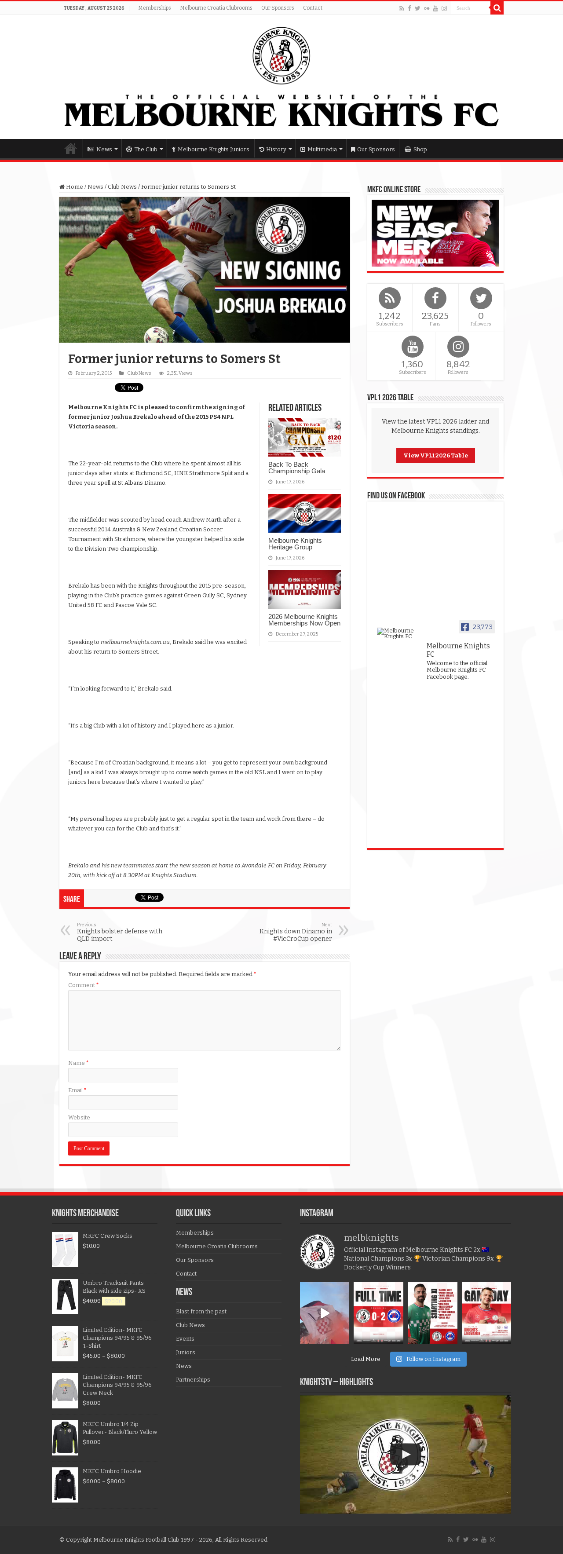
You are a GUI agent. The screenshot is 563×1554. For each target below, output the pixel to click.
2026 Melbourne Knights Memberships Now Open (304, 620)
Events (185, 1338)
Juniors (185, 1352)
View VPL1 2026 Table (435, 455)
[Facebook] (409, 8)
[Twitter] (417, 8)
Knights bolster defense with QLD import (119, 932)
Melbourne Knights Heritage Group (295, 544)
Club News (122, 186)
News (104, 149)
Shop (420, 149)
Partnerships (193, 1379)
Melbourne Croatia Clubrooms (216, 8)
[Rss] (401, 8)
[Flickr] (426, 8)
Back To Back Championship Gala (296, 468)
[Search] (497, 8)
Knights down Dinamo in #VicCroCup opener (296, 932)
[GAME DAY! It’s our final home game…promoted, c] (487, 1313)
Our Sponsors (277, 8)
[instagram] (444, 8)
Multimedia (322, 149)
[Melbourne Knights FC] (281, 77)
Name (78, 1063)
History (276, 149)
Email (77, 1090)
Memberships (154, 8)
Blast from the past (201, 1311)
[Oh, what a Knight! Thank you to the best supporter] (325, 1313)
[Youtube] (435, 8)
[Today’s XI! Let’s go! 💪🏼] (432, 1313)
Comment (83, 985)
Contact (312, 8)
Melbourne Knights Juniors (213, 149)
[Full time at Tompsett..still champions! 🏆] (378, 1313)
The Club (145, 149)
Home (70, 148)
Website (79, 1117)
